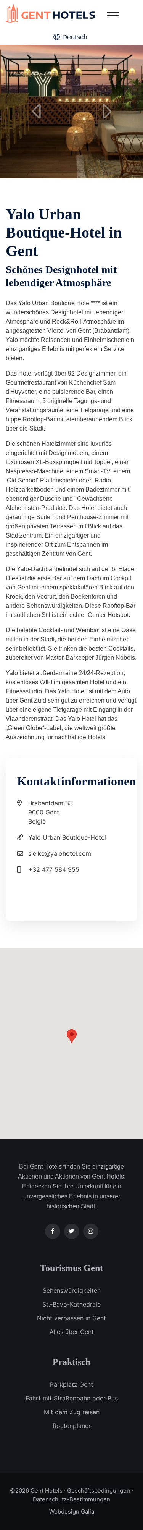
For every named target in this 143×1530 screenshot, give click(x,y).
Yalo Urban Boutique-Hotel (67, 837)
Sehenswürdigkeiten (72, 1290)
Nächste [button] (107, 111)
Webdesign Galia (71, 1511)
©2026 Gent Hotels (36, 1490)
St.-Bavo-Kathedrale (71, 1304)
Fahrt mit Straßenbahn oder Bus (72, 1398)
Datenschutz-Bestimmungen (71, 1499)
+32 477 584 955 (53, 869)
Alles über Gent (72, 1332)
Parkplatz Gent (71, 1384)
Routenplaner (72, 1426)
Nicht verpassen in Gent (71, 1318)
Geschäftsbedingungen (98, 1490)
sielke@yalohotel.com (59, 853)
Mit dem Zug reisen (72, 1412)
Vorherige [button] (36, 111)
